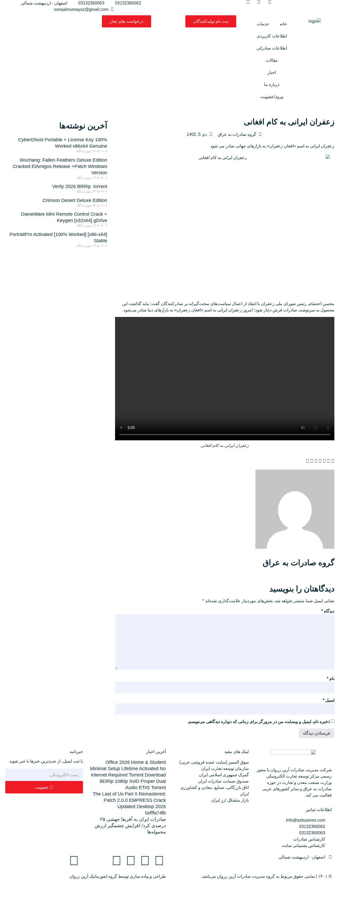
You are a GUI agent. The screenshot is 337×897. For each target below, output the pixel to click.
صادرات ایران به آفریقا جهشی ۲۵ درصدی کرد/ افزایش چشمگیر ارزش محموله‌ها (130, 826)
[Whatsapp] (130, 860)
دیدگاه (327, 611)
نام (330, 678)
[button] (332, 461)
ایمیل (328, 700)
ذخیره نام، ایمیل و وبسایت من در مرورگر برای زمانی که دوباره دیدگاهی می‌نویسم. (258, 721)
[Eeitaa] (102, 860)
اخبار (271, 72)
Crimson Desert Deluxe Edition (74, 200)
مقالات (272, 60)
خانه (283, 24)
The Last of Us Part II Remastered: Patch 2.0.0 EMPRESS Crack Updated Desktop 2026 (129, 800)
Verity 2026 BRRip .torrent (79, 186)
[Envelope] (116, 860)
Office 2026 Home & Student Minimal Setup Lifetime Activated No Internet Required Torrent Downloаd (128, 769)
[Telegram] (145, 860)
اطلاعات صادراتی (271, 48)
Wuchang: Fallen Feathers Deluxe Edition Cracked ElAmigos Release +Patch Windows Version (60, 166)
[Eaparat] (88, 860)
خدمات (263, 24)
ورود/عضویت (271, 96)
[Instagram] (159, 860)
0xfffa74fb (155, 813)
